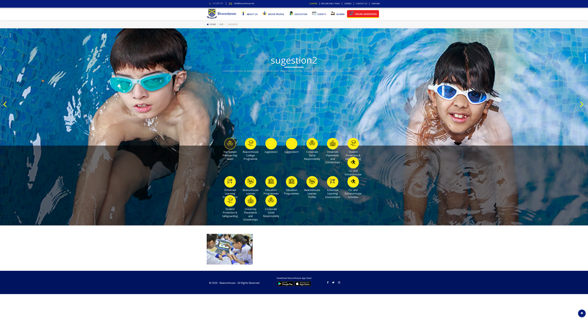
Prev (5, 99)
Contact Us (361, 3)
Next (582, 99)
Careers (347, 3)
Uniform (375, 3)
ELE (221, 24)
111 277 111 (218, 3)
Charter (313, 3)
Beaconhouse (227, 283)
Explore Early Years (330, 3)
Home (212, 24)
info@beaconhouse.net (244, 3)
